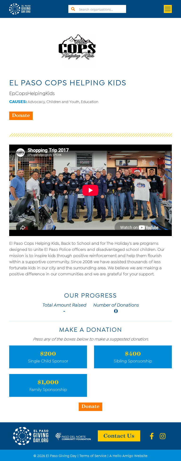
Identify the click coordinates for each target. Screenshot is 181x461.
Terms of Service (93, 455)
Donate (21, 115)
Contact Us (119, 435)
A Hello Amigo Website (128, 455)
